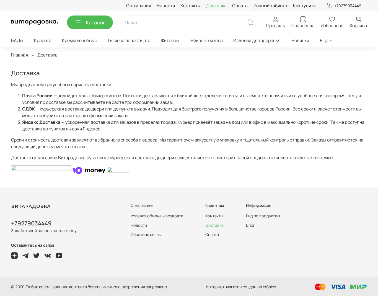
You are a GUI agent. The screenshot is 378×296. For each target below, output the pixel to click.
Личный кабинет (270, 5)
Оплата (240, 5)
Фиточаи (170, 40)
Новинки (300, 40)
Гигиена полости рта (129, 40)
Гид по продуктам (263, 215)
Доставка (216, 5)
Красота (42, 40)
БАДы (17, 40)
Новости (166, 5)
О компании (138, 5)
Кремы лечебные (79, 40)
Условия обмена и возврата (157, 215)
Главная (19, 55)
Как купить (304, 5)
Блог (250, 225)
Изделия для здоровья (257, 40)
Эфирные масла (206, 40)
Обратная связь (146, 234)
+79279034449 (347, 5)
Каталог (95, 22)
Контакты (190, 5)
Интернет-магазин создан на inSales (241, 286)
